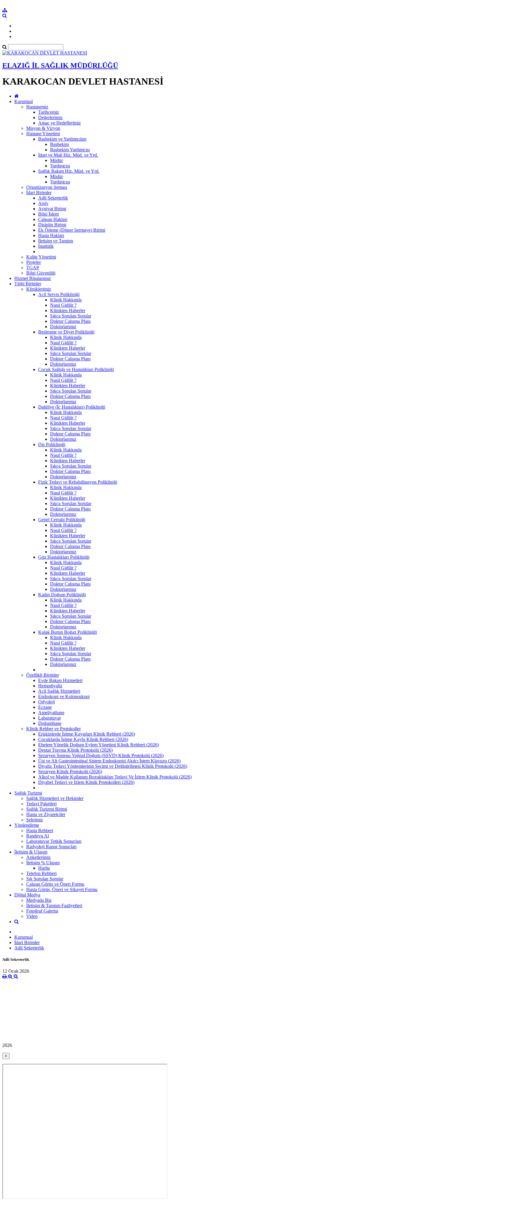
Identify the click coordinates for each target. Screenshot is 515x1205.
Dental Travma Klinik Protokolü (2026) (75, 750)
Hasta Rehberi (39, 830)
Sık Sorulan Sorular (44, 878)
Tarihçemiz (48, 112)
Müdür (56, 160)
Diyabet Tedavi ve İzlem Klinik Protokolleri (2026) (86, 782)
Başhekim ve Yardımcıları (62, 138)
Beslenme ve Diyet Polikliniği (66, 331)
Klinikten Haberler (67, 310)
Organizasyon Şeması (46, 187)
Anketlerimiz (38, 857)
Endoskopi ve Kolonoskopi (64, 696)
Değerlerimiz (50, 117)
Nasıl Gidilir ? (63, 305)
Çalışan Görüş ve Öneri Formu (55, 884)
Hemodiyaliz (50, 685)
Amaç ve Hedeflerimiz (59, 122)
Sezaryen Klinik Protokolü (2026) (70, 771)
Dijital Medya (27, 894)
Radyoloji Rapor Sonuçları (51, 846)
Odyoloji (46, 701)
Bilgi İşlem (48, 214)
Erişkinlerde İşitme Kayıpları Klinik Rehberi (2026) (86, 734)
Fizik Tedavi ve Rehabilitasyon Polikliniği (77, 482)
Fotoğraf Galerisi (42, 910)
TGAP (32, 267)
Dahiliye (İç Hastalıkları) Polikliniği (71, 407)
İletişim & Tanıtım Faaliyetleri (54, 905)
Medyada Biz (39, 900)
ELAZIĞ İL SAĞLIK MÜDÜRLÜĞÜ (60, 65)
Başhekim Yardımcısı (70, 149)
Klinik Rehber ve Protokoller (53, 728)
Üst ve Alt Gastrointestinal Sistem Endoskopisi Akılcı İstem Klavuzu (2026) (109, 760)
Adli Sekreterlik (53, 197)
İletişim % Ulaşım (43, 862)
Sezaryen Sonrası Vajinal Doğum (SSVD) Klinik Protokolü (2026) (101, 755)
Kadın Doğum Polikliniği (62, 594)
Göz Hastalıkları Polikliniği (63, 557)
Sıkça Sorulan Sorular (70, 315)
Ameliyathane (51, 712)
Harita (44, 868)
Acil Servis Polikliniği (59, 294)
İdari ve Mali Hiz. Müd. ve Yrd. (68, 155)
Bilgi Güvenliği (40, 272)
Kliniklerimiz (38, 289)
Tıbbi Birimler (27, 283)
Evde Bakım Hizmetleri (60, 680)
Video (32, 916)
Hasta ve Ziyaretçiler (45, 814)
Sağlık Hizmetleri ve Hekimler (54, 798)
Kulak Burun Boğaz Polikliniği (67, 632)
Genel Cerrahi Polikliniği (61, 519)
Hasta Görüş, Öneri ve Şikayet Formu (61, 889)
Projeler (33, 262)
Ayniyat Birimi (52, 208)
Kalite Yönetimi (41, 256)
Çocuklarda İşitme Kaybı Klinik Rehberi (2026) (83, 739)
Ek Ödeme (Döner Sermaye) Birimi (71, 230)
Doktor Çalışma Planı (70, 321)
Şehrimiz (34, 819)
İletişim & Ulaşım (30, 851)
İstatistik (46, 246)
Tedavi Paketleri (41, 803)
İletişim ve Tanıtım (55, 240)
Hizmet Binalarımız (32, 278)
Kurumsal (23, 101)
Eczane (45, 707)
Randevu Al (37, 835)
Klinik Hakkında (66, 299)
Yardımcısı (60, 165)
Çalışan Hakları (52, 219)
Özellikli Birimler (42, 675)
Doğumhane (49, 723)
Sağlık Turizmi (28, 792)
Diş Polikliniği (51, 444)
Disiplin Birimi (52, 224)
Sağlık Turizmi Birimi (46, 809)
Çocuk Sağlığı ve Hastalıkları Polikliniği (76, 369)
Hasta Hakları (51, 235)
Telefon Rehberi (41, 873)
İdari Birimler (39, 192)
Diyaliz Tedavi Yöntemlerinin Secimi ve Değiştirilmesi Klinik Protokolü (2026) (112, 766)
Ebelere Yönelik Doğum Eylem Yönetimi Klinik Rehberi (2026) (98, 744)
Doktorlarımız (63, 326)
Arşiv (43, 203)
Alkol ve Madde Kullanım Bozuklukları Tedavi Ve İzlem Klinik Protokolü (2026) (115, 776)
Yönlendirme (26, 825)
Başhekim (59, 144)
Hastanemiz (37, 106)
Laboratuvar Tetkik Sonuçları (53, 841)
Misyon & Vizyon (43, 128)
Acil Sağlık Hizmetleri (59, 691)
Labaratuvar (49, 717)
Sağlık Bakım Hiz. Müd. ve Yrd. (69, 171)
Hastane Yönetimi (43, 133)
